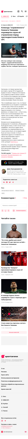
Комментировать (21, 210)
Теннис (5, 411)
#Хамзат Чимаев (20, 190)
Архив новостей (6, 389)
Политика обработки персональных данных (12, 385)
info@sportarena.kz (6, 426)
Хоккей (5, 407)
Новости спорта (4, 21)
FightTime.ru (14, 142)
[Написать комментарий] (14, 206)
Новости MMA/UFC (8, 25)
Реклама (4, 371)
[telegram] (5, 421)
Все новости (12, 21)
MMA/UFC (6, 16)
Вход (25, 198)
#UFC (3, 193)
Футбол (5, 403)
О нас (3, 368)
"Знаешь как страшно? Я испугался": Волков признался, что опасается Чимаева (13, 155)
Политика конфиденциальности (11, 381)
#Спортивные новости (7, 190)
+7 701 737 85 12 (5, 428)
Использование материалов (10, 378)
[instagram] (2, 421)
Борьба (21, 16)
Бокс (14, 16)
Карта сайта (5, 375)
